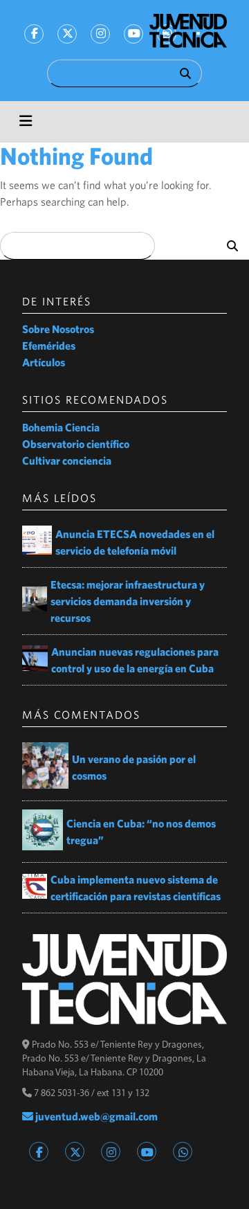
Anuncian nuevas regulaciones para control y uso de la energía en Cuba (135, 659)
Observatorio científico (75, 444)
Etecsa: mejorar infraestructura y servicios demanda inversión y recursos (127, 601)
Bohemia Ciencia (61, 427)
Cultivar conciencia (66, 460)
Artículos (43, 362)
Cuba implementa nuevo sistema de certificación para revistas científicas (136, 887)
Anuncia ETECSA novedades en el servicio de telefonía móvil (134, 542)
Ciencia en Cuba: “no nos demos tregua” (141, 831)
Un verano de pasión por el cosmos (134, 767)
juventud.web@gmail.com (95, 1116)
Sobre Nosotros (58, 329)
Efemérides (48, 345)
